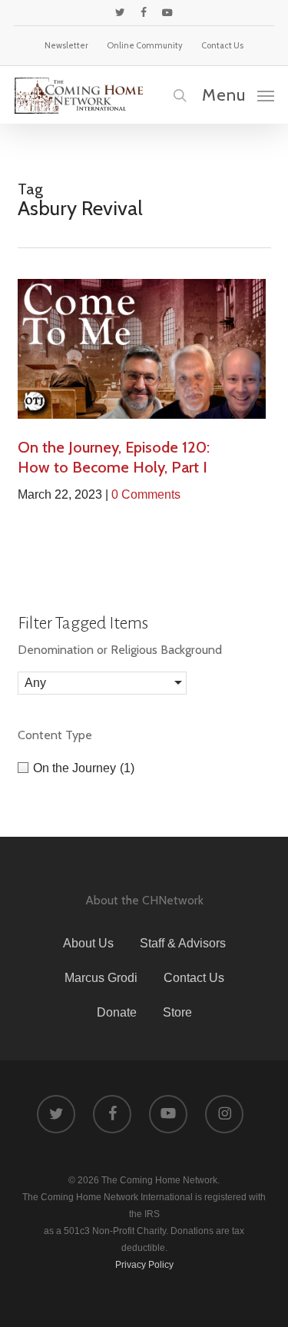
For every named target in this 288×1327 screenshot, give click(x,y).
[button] (238, 94)
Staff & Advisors (183, 943)
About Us (88, 943)
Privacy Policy (144, 1264)
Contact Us (194, 977)
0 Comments (145, 494)
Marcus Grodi (101, 977)
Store (177, 1012)
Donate (117, 1012)
